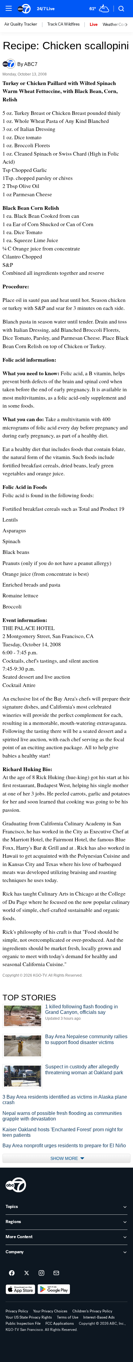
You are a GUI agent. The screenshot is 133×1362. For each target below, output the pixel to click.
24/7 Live (45, 9)
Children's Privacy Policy (92, 1311)
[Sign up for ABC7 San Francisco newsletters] (56, 1273)
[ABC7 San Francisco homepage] (24, 9)
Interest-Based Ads (99, 1317)
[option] (25, 24)
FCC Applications (59, 1323)
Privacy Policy (17, 1311)
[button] (8, 8)
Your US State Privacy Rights (29, 1317)
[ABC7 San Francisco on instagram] (41, 1273)
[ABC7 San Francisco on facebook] (12, 1273)
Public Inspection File (23, 1323)
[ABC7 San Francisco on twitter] (26, 1273)
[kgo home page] (16, 1184)
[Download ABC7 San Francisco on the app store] (20, 1289)
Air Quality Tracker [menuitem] (20, 24)
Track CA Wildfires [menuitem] (63, 24)
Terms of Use (67, 1317)
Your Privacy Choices (50, 1311)
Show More (64, 1158)
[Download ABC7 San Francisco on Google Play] (54, 1289)
